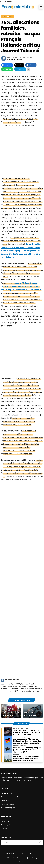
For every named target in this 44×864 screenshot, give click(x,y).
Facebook (5, 821)
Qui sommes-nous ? (9, 797)
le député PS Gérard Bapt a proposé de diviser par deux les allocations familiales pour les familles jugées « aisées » (21, 286)
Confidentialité (9, 858)
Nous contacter (7, 804)
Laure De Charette (12, 680)
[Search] (40, 842)
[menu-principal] (41, 6)
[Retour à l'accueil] (17, 6)
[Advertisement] (22, 152)
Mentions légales (8, 808)
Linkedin (4, 829)
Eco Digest (7, 17)
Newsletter (5, 800)
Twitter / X (5, 825)
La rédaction (6, 793)
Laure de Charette (28, 684)
